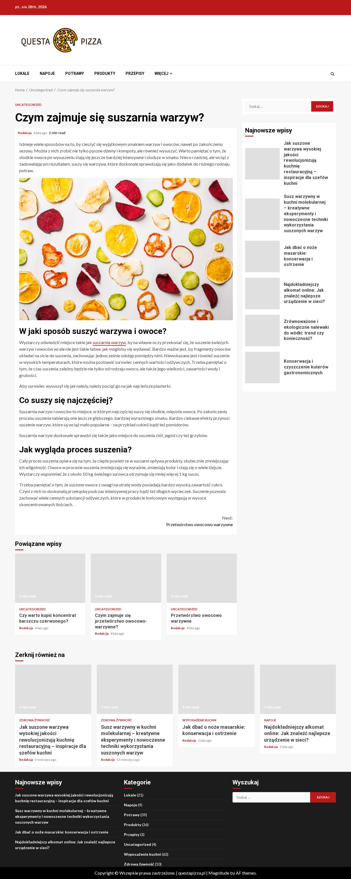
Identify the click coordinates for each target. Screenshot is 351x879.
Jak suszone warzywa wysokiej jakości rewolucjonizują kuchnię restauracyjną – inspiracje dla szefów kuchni (262, 164)
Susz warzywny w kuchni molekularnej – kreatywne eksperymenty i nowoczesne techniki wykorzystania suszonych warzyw (262, 214)
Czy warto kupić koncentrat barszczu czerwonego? (50, 578)
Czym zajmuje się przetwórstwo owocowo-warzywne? (126, 578)
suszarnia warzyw (109, 342)
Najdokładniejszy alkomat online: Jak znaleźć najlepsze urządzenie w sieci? (262, 293)
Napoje (47, 73)
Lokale (22, 73)
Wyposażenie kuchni (199, 720)
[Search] (332, 74)
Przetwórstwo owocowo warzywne (199, 521)
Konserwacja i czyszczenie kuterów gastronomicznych (262, 367)
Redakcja (25, 133)
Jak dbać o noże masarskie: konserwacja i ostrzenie (262, 256)
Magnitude (218, 872)
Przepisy (135, 73)
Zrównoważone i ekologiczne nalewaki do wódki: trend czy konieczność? (262, 330)
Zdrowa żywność (34, 720)
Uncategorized (28, 104)
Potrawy (74, 73)
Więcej (161, 73)
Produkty (104, 73)
